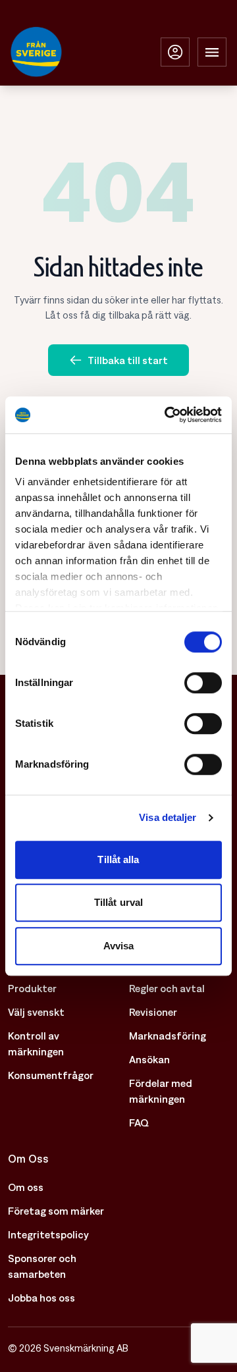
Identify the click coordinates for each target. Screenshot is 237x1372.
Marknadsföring (167, 1036)
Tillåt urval (118, 902)
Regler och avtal (167, 988)
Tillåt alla (118, 859)
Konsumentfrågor (50, 1075)
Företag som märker (56, 1211)
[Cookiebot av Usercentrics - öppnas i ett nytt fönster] (167, 414)
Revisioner (153, 1012)
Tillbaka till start (128, 360)
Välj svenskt (36, 1012)
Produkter (32, 988)
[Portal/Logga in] (175, 52)
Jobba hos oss (41, 1298)
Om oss (25, 1187)
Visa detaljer (167, 817)
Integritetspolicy (48, 1234)
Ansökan (149, 1059)
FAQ (139, 1122)
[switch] (203, 682)
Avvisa (118, 945)
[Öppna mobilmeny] (212, 52)
